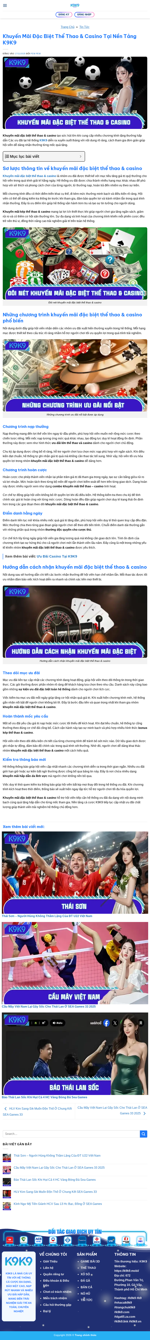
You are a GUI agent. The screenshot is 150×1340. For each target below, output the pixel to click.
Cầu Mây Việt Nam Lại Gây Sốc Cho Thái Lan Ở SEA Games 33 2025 (49, 1006)
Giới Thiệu (50, 1261)
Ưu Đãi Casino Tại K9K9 (57, 556)
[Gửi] (143, 1134)
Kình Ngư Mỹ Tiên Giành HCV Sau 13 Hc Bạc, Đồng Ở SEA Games (58, 1203)
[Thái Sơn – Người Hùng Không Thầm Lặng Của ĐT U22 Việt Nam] (75, 872)
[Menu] (5, 5)
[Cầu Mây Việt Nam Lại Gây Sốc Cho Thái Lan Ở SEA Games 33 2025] (75, 963)
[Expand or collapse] (80, 156)
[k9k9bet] (75, 5)
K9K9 (43, 140)
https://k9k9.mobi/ (126, 1270)
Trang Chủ (67, 27)
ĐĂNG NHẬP (84, 14)
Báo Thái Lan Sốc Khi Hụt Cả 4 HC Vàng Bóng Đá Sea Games (44, 1097)
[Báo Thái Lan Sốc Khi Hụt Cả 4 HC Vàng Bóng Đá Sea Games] (75, 1053)
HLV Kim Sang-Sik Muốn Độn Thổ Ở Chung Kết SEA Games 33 (55, 1191)
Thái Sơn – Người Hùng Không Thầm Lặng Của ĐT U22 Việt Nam (47, 916)
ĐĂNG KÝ (64, 14)
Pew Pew (36, 53)
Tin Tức (84, 27)
